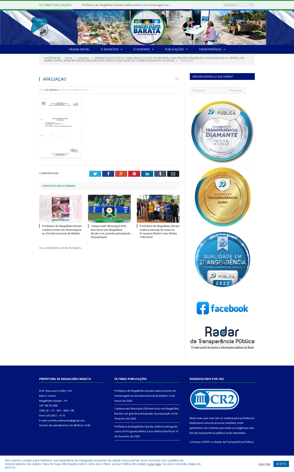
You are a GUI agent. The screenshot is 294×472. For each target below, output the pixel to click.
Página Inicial (79, 49)
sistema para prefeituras (239, 418)
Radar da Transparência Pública (234, 442)
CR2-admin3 (51, 89)
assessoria (217, 423)
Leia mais (154, 464)
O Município (110, 49)
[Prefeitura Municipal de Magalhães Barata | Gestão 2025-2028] (147, 26)
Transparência (210, 49)
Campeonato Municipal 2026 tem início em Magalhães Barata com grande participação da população (128, 5)
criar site (214, 418)
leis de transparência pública (207, 433)
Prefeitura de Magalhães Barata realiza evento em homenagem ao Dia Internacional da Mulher (62, 229)
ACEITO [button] (281, 464)
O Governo (141, 49)
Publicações (174, 49)
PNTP (206, 442)
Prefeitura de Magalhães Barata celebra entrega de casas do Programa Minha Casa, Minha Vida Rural (159, 231)
